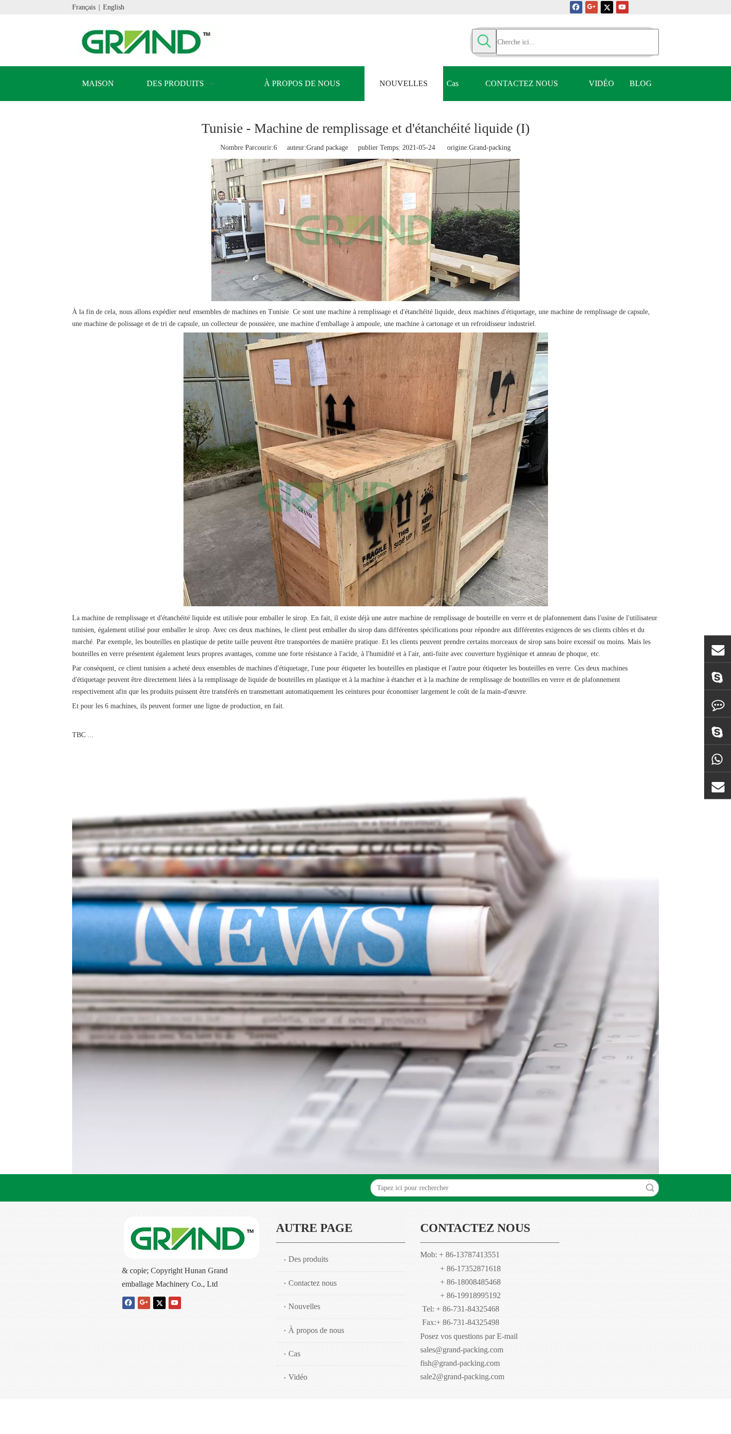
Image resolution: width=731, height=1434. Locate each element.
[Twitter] (607, 6)
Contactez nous (312, 1283)
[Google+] (591, 6)
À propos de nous (316, 1330)
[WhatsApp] (718, 758)
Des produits (308, 1259)
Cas (294, 1353)
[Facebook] (576, 6)
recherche (649, 1188)
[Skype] (718, 676)
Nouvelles (304, 1306)
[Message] (718, 703)
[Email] (718, 649)
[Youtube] (622, 6)
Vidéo (297, 1377)
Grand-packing (490, 147)
